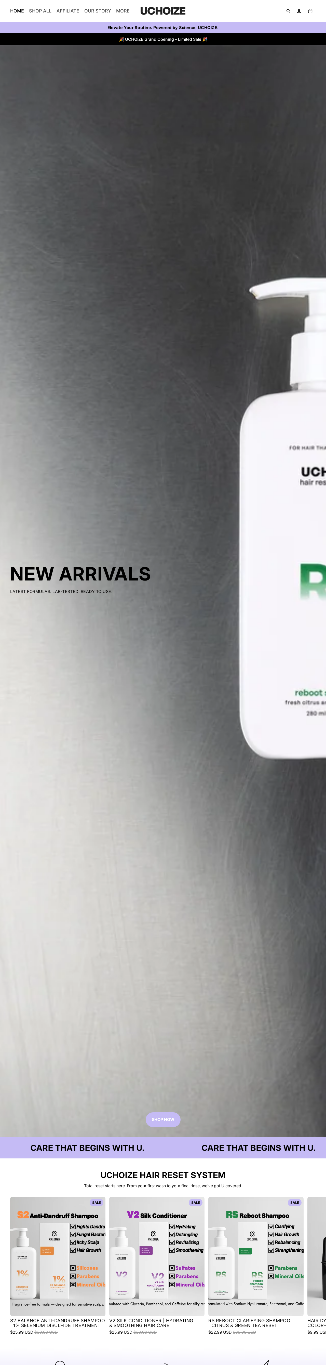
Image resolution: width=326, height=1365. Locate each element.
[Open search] (288, 11)
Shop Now (163, 1119)
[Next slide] (311, 1266)
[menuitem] (123, 11)
